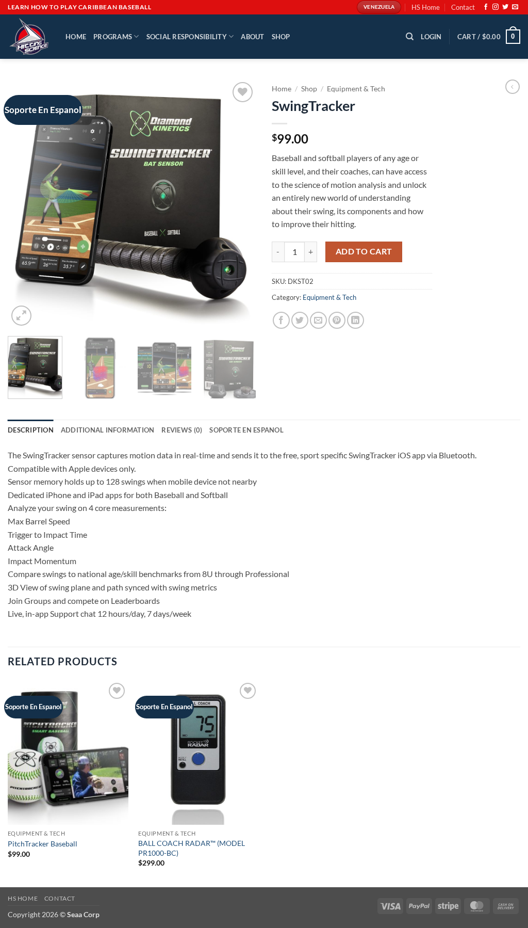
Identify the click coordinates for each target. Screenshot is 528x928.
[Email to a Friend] (318, 320)
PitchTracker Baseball (42, 843)
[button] (431, 36)
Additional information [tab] (108, 430)
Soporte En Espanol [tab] (246, 430)
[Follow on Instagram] (495, 7)
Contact (463, 7)
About (252, 37)
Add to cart (364, 251)
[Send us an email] (515, 7)
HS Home (425, 7)
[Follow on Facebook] (486, 7)
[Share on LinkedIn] (355, 320)
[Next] (238, 204)
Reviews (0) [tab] (181, 430)
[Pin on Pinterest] (336, 320)
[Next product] (512, 86)
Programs (112, 37)
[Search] (410, 36)
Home (75, 37)
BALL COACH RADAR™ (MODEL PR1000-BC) (191, 848)
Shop (281, 37)
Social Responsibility (186, 37)
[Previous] (25, 204)
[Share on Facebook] (281, 320)
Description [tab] (31, 430)
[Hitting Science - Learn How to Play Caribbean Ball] (29, 37)
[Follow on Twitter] (505, 7)
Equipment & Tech (356, 89)
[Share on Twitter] (299, 320)
